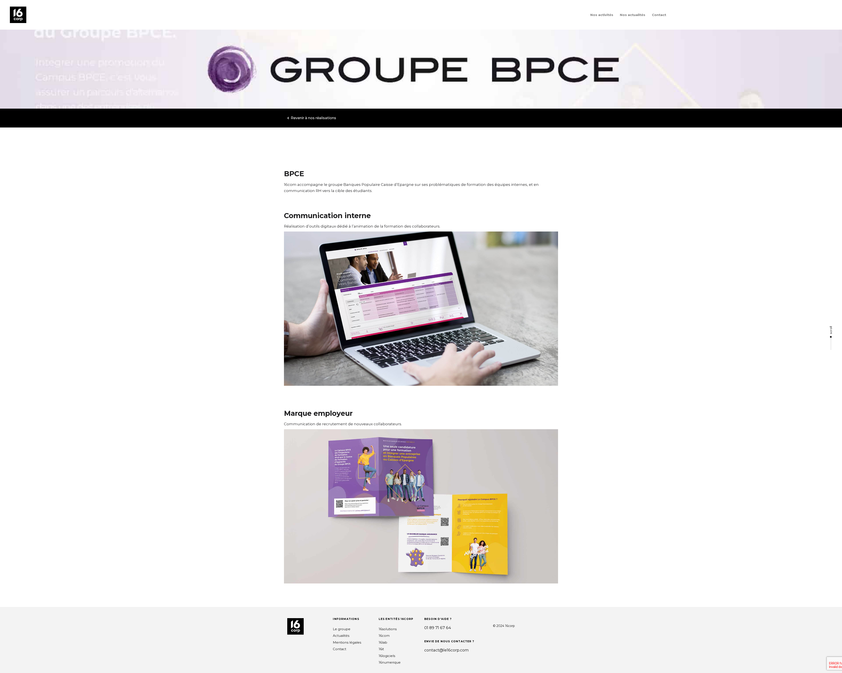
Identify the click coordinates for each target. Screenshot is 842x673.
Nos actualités (632, 15)
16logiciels (387, 656)
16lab (383, 642)
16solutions (388, 629)
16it (381, 649)
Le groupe (341, 629)
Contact (659, 15)
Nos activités (601, 15)
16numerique (390, 662)
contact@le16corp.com (446, 650)
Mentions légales (347, 642)
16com (384, 636)
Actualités (341, 636)
